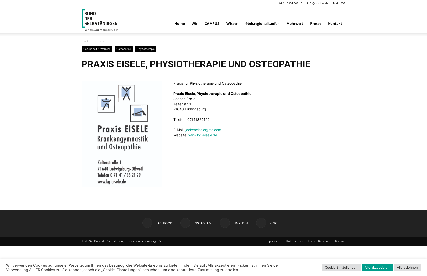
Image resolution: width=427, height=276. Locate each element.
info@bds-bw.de (317, 3)
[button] (85, 3)
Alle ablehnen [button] (407, 267)
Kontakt (335, 23)
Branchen (100, 41)
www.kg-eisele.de (202, 135)
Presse (315, 23)
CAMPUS (212, 23)
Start (85, 41)
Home (179, 23)
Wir (195, 23)
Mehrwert (294, 23)
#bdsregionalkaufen (262, 23)
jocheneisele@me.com (203, 130)
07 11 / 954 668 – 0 (290, 3)
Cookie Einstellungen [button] (341, 267)
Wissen (232, 23)
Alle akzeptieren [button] (377, 267)
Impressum (273, 241)
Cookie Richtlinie (319, 241)
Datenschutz (294, 241)
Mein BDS (339, 3)
